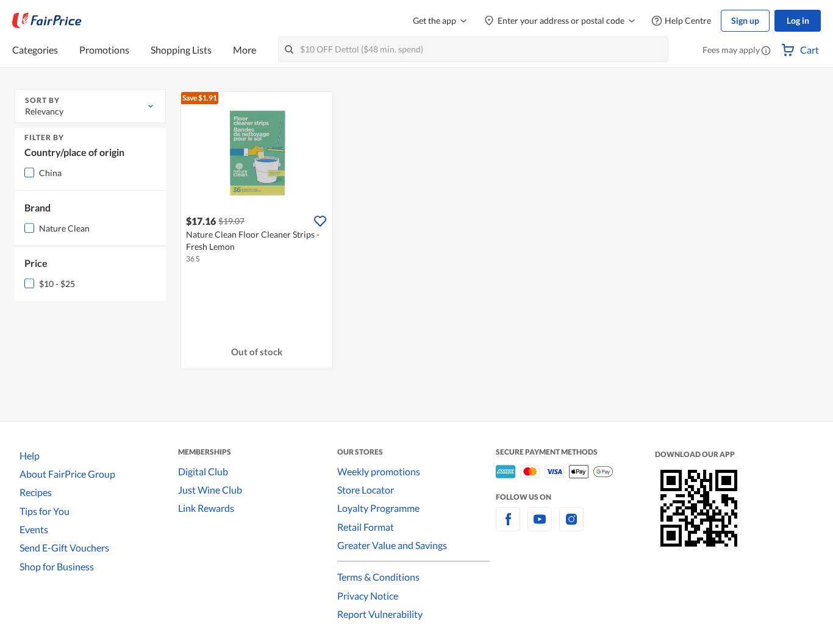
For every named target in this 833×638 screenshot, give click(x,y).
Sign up (745, 20)
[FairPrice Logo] (47, 20)
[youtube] (539, 526)
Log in (798, 20)
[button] (766, 51)
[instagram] (571, 526)
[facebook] (508, 526)
